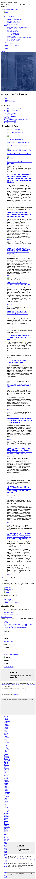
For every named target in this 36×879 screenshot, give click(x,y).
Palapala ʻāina (7, 621)
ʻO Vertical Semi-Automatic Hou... (19, 154)
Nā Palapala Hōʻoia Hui (13, 22)
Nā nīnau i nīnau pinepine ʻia (11, 45)
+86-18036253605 (9, 612)
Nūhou (6, 48)
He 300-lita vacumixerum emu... (18, 146)
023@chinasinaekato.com (11, 614)
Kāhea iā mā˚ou (8, 46)
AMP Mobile (7, 622)
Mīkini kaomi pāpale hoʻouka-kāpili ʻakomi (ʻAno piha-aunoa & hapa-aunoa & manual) (19, 214)
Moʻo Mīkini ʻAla (12, 30)
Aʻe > (4, 577)
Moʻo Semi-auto (15, 34)
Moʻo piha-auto (15, 33)
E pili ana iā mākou (9, 16)
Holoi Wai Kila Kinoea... (15, 133)
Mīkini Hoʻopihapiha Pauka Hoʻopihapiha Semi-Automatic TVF (17, 314)
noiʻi (8, 205)
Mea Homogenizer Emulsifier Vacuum (22, 624)
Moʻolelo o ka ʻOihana (13, 21)
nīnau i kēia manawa (6, 617)
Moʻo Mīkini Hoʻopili (13, 40)
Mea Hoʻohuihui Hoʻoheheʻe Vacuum (17, 27)
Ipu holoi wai (7, 624)
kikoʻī (11, 205)
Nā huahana (7, 25)
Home (5, 15)
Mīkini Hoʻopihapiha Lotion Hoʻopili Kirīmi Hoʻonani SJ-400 (18, 284)
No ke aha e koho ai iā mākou (15, 19)
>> (7, 577)
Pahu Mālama (11, 36)
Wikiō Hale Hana (8, 43)
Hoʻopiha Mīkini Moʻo (13, 31)
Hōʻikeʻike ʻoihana (12, 24)
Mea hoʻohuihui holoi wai (14, 28)
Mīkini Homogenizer (9, 626)
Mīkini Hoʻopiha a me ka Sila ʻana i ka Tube (19, 37)
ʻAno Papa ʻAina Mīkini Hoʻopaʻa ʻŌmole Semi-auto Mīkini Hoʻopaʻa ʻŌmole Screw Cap (19, 420)
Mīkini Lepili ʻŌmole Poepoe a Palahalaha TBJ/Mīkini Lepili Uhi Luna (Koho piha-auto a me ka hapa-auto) (19, 251)
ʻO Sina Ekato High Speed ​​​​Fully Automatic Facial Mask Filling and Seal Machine (19, 337)
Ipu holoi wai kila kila (21, 626)
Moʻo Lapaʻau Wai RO (13, 39)
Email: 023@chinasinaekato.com (9, 9)
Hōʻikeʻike (7, 42)
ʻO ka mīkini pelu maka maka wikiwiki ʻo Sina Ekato (17, 361)
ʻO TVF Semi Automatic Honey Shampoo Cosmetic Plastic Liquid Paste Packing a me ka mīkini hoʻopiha (19, 489)
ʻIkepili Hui (10, 18)
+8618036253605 (8, 667)
